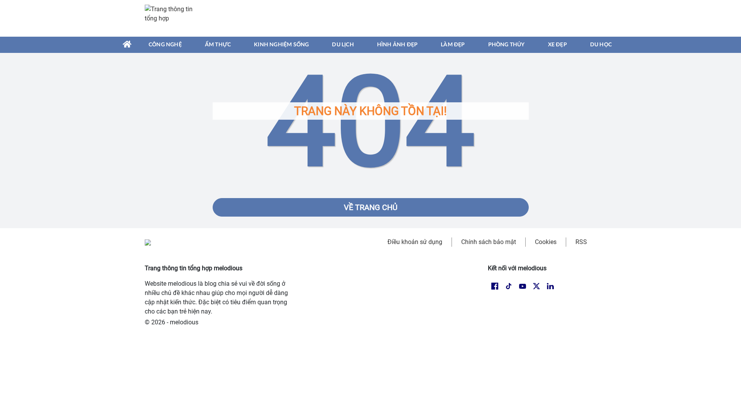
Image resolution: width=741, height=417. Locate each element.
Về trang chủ (371, 207)
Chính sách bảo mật (488, 242)
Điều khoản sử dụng (414, 242)
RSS (581, 242)
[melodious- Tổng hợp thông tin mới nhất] (172, 18)
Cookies (546, 242)
